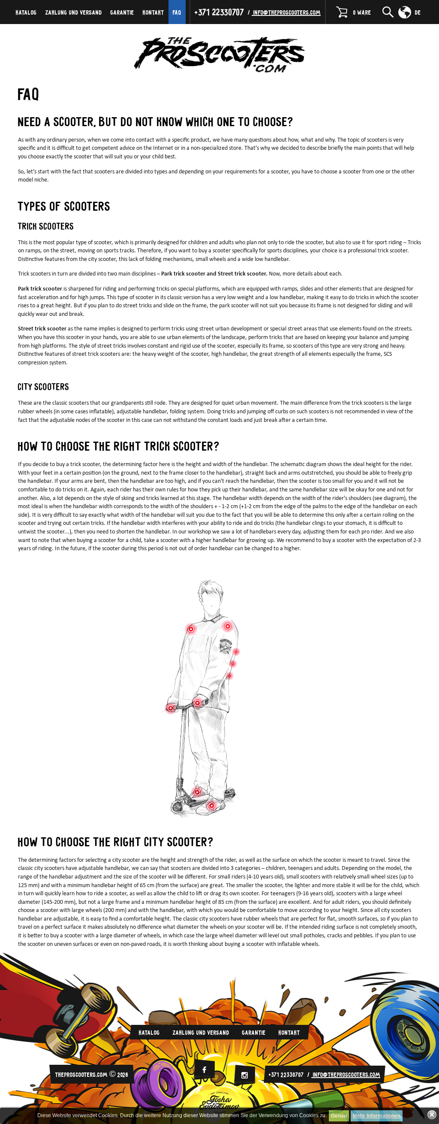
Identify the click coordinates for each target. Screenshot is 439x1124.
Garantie (122, 12)
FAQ (177, 12)
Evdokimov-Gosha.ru (219, 1102)
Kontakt (153, 12)
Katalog (26, 12)
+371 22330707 (219, 12)
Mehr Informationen (376, 1116)
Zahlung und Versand (73, 12)
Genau (339, 1116)
